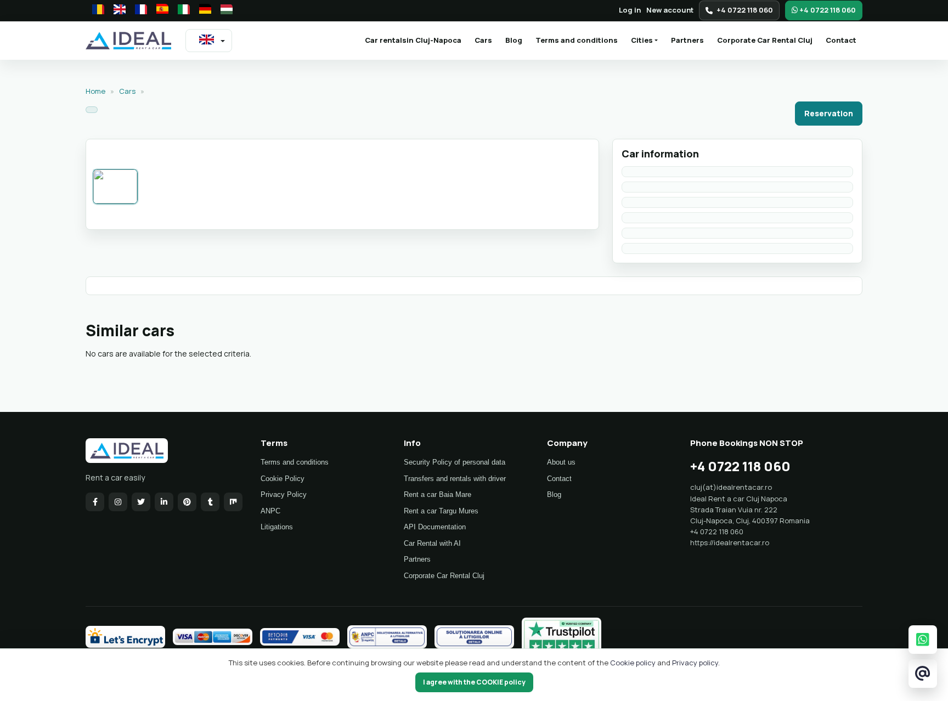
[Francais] (137, 10)
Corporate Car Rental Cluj (764, 40)
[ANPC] (387, 636)
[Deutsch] (202, 10)
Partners (687, 40)
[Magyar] (223, 10)
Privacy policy (695, 663)
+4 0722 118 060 (744, 10)
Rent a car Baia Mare (437, 494)
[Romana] (95, 10)
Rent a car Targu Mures (441, 511)
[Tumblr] (210, 502)
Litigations (277, 527)
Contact (841, 40)
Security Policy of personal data (454, 462)
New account (669, 10)
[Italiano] (180, 10)
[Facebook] (95, 502)
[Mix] (233, 502)
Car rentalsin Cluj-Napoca (416, 40)
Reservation (828, 113)
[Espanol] (159, 10)
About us (561, 462)
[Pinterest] (187, 502)
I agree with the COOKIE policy (474, 682)
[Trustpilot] (561, 637)
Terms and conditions (576, 40)
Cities (642, 40)
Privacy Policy (284, 494)
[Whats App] (922, 639)
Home (95, 91)
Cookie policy (633, 663)
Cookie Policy (282, 478)
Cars (483, 40)
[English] (116, 10)
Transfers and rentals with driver (455, 478)
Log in (630, 10)
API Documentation (435, 527)
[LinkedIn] (164, 502)
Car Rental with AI (432, 543)
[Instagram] (118, 502)
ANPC (270, 511)
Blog (513, 40)
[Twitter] (141, 502)
